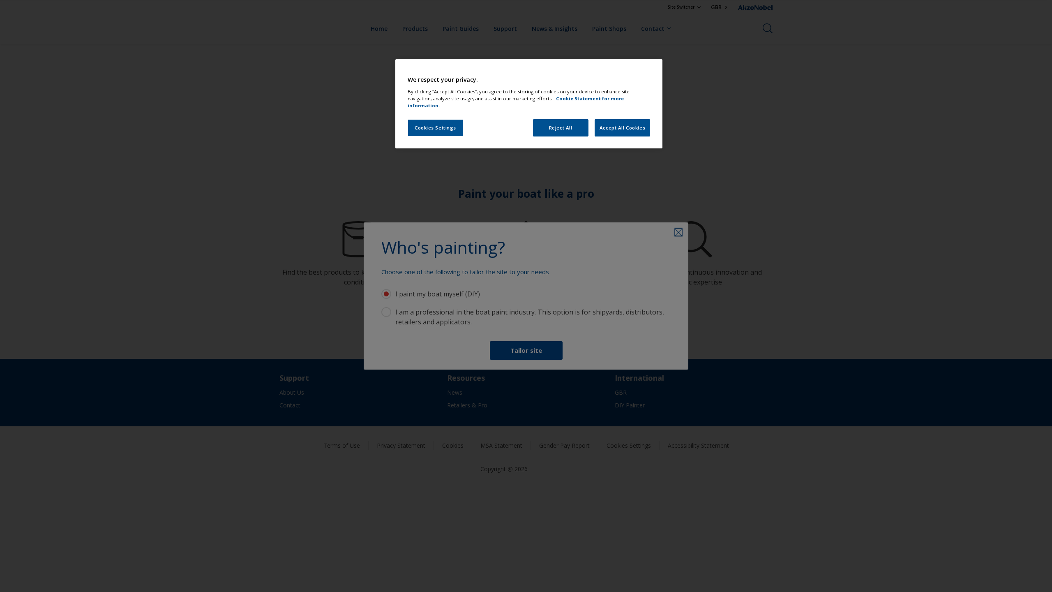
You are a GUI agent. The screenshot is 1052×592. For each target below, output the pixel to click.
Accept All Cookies (622, 128)
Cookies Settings (435, 128)
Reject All (560, 128)
